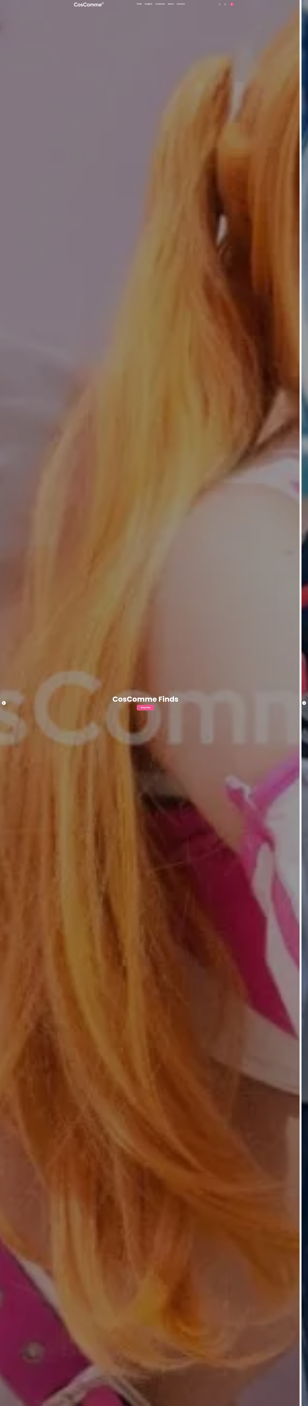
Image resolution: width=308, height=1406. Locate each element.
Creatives (160, 4)
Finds (139, 4)
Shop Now (154, 707)
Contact (181, 4)
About (171, 4)
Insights (148, 4)
